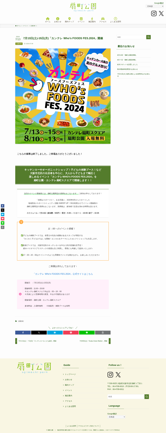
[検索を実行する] (148, 37)
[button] (23, 332)
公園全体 (20, 321)
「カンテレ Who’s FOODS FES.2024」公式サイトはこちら (63, 274)
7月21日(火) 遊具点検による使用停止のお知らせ (133, 75)
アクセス (68, 401)
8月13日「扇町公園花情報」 (127, 55)
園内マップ (69, 385)
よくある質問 (70, 406)
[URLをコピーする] (103, 332)
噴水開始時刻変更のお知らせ (127, 69)
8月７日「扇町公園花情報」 (127, 60)
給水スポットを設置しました (127, 64)
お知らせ (68, 380)
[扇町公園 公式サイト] (83, 7)
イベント (68, 390)
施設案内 (68, 396)
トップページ (70, 374)
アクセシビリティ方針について (88, 426)
